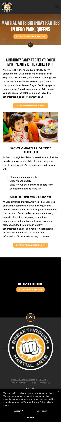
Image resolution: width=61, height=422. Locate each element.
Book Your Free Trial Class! (23, 380)
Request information (30, 290)
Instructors (23, 383)
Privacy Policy (38, 402)
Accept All (19, 411)
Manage (30, 417)
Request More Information (30, 37)
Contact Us (45, 383)
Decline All (42, 411)
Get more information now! (30, 105)
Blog (34, 383)
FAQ (13, 383)
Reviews (42, 380)
